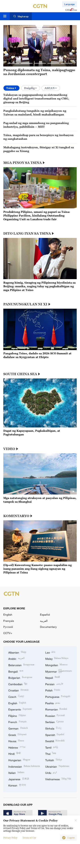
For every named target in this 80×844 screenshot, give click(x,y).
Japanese (18, 779)
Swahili (55, 741)
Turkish (53, 760)
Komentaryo (16, 516)
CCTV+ (7, 633)
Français (8, 620)
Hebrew (16, 747)
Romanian (56, 709)
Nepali (52, 677)
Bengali (15, 671)
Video (9, 449)
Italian (16, 772)
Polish (52, 690)
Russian (55, 715)
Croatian (18, 690)
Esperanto (20, 709)
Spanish (54, 734)
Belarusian (21, 665)
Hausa (16, 741)
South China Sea (20, 374)
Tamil (51, 747)
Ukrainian (57, 766)
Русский (8, 626)
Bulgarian (20, 677)
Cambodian (17, 684)
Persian (54, 684)
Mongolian (56, 665)
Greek (17, 734)
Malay (57, 658)
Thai (50, 753)
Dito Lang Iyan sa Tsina (27, 233)
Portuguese (57, 696)
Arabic (16, 658)
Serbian (54, 722)
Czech (16, 696)
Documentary (48, 626)
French (17, 722)
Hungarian (19, 760)
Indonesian (24, 766)
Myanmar (58, 671)
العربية (44, 620)
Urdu (51, 772)
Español (45, 614)
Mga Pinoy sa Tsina (22, 163)
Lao (50, 652)
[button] (13, 63)
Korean (17, 785)
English (7, 614)
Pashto (52, 703)
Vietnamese (58, 779)
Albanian (17, 652)
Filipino (17, 715)
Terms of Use (29, 837)
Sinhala (53, 728)
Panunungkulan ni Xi (25, 304)
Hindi (14, 753)
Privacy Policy (10, 837)
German (18, 728)
